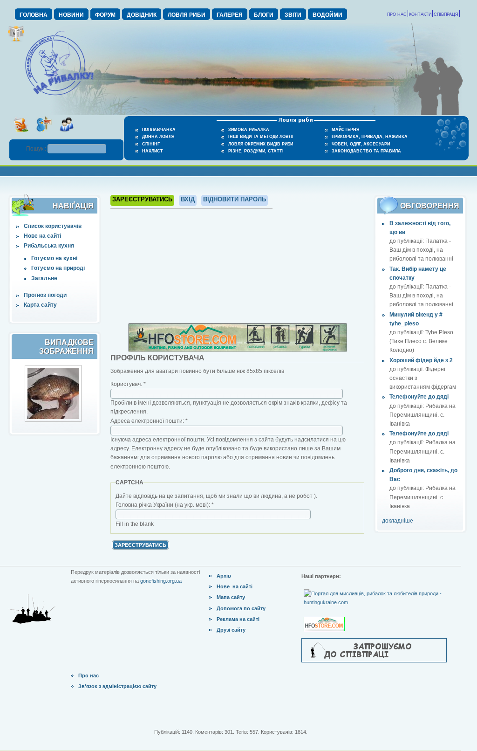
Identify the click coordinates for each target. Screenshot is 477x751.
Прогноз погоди (45, 295)
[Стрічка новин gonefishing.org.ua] (21, 134)
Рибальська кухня (49, 245)
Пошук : (37, 148)
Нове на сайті (42, 236)
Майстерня (345, 129)
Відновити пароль (234, 199)
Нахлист (152, 151)
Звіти (293, 15)
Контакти (420, 14)
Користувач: (128, 384)
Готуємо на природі (58, 268)
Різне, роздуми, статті (256, 151)
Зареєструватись (142, 199)
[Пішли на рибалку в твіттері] (43, 134)
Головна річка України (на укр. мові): (165, 505)
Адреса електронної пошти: (149, 421)
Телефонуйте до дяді (419, 396)
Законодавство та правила (366, 151)
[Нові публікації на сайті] (16, 40)
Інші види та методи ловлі (260, 136)
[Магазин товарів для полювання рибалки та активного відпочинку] (325, 616)
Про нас (397, 14)
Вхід (188, 199)
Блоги (263, 15)
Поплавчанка (159, 129)
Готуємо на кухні (54, 258)
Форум (105, 15)
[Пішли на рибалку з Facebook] (66, 134)
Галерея (230, 15)
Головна (34, 15)
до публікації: (407, 241)
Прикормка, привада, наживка (370, 136)
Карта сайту (40, 305)
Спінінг (151, 144)
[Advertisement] (237, 264)
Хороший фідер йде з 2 (421, 360)
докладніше (397, 520)
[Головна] (59, 96)
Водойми (327, 15)
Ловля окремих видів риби (260, 144)
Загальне (44, 278)
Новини (71, 15)
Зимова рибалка (248, 129)
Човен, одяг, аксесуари (361, 144)
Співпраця (446, 14)
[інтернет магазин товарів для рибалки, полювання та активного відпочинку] (238, 349)
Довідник (142, 15)
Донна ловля (158, 136)
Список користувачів (53, 226)
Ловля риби (186, 15)
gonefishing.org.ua (161, 581)
